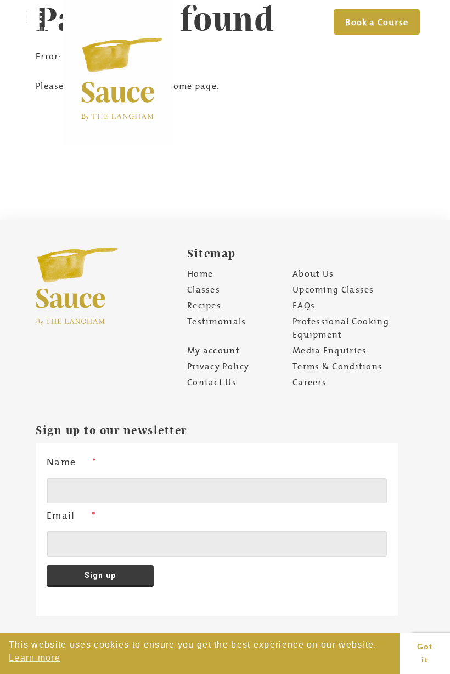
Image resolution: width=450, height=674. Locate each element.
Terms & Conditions (337, 366)
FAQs (303, 305)
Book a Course (376, 22)
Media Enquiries (329, 350)
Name (61, 461)
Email (61, 515)
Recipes (204, 305)
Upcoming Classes (333, 289)
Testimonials (216, 321)
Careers (309, 382)
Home (200, 273)
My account (213, 350)
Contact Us (212, 382)
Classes (203, 289)
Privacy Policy (218, 366)
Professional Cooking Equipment (340, 327)
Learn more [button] (34, 657)
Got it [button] (425, 653)
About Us (313, 273)
